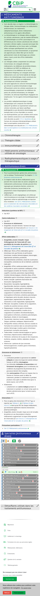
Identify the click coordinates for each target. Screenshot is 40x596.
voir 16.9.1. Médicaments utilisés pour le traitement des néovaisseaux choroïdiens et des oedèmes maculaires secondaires (21, 204)
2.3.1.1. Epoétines (25, 119)
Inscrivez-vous (10, 579)
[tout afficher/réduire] (36, 445)
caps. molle (5, 470)
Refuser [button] (7, 592)
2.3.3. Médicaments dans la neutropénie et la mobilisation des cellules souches (21, 128)
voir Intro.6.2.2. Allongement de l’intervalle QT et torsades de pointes (20, 246)
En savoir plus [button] (26, 588)
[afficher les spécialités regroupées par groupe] (8, 441)
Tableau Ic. (16, 403)
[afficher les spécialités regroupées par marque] (3, 441)
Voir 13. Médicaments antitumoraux (15, 428)
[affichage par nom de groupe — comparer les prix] (3, 472)
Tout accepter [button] (18, 592)
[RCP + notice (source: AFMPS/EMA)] (5, 472)
